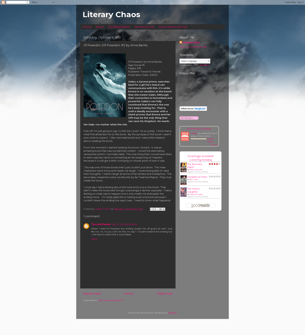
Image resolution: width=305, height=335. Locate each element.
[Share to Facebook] (160, 209)
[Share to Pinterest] (163, 209)
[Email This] (151, 209)
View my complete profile (193, 46)
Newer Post (92, 293)
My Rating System (119, 26)
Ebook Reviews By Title (173, 26)
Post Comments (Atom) (110, 300)
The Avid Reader (101, 224)
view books (213, 145)
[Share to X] (157, 209)
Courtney (193, 133)
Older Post (164, 293)
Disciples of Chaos (197, 177)
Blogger (172, 312)
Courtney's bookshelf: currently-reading (200, 158)
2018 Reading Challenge (199, 128)
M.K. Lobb (194, 179)
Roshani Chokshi (196, 194)
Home (87, 26)
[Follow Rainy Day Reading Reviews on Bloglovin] (193, 110)
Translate (204, 65)
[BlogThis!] (154, 209)
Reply (94, 238)
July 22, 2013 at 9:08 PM (124, 224)
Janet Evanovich (196, 170)
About (100, 26)
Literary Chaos (111, 14)
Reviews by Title (144, 26)
